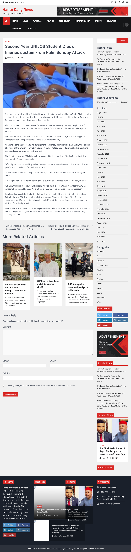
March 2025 (101, 190)
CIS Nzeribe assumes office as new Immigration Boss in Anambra (15, 289)
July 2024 (100, 227)
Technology (64, 20)
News (25, 20)
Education (111, 20)
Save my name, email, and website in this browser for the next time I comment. (41, 385)
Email (53, 360)
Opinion (100, 279)
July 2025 (100, 172)
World (99, 302)
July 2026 (100, 117)
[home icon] (6, 21)
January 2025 (102, 199)
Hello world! (123, 102)
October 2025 (102, 158)
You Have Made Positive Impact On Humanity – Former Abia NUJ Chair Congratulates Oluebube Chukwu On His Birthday (112, 87)
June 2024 (101, 232)
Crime (7, 42)
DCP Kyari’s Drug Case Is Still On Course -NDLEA (48, 283)
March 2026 (101, 135)
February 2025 (102, 195)
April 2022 (101, 241)
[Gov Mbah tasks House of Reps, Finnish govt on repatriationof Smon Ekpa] (112, 430)
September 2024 (103, 218)
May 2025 (101, 181)
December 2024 (103, 204)
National (37, 20)
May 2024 (101, 236)
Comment (7, 326)
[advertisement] (92, 11)
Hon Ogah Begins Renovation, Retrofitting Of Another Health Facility (111, 53)
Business (16, 28)
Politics (50, 20)
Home (15, 20)
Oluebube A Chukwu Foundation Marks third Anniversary (111, 70)
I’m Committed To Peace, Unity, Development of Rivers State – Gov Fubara (110, 62)
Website (6, 373)
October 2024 (102, 213)
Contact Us (31, 28)
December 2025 (103, 149)
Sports (98, 20)
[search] (127, 25)
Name (6, 360)
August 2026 (102, 112)
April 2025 (101, 186)
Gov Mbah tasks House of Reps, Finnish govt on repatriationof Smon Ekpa (112, 451)
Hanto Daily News (18, 9)
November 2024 (103, 209)
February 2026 (102, 140)
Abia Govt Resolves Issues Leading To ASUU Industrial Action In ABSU (111, 77)
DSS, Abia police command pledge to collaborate (78, 287)
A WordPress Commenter (106, 102)
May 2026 (101, 126)
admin (9, 58)
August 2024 (102, 223)
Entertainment (82, 20)
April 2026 (101, 130)
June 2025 (101, 176)
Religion (100, 288)
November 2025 (103, 154)
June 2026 (101, 121)
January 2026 (102, 144)
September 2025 (103, 163)
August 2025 (102, 167)
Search (122, 40)
